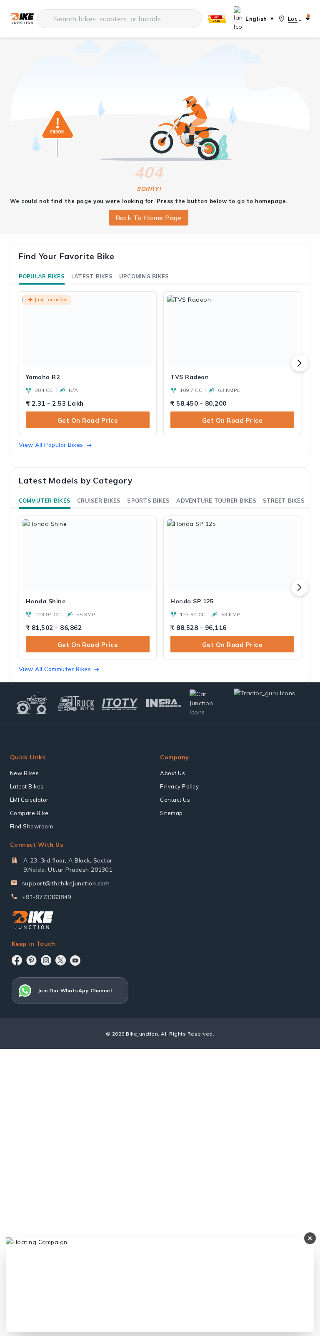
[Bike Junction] (22, 19)
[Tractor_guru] (270, 703)
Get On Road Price (88, 420)
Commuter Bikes (45, 500)
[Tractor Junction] (32, 703)
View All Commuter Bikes (55, 669)
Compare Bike (29, 813)
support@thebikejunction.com (66, 883)
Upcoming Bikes (144, 276)
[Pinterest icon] (31, 960)
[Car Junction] (208, 703)
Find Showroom (31, 826)
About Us (172, 773)
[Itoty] (120, 703)
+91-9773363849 (46, 897)
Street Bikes (284, 500)
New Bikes (24, 773)
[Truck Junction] (76, 703)
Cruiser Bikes (98, 500)
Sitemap (171, 813)
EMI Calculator (29, 799)
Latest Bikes (91, 276)
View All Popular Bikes (51, 445)
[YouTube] (75, 960)
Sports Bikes (148, 500)
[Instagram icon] (46, 960)
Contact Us (175, 799)
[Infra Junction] (164, 703)
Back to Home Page (148, 217)
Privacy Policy (179, 786)
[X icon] (60, 960)
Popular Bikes (42, 276)
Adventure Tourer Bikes (216, 500)
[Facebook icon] (17, 960)
